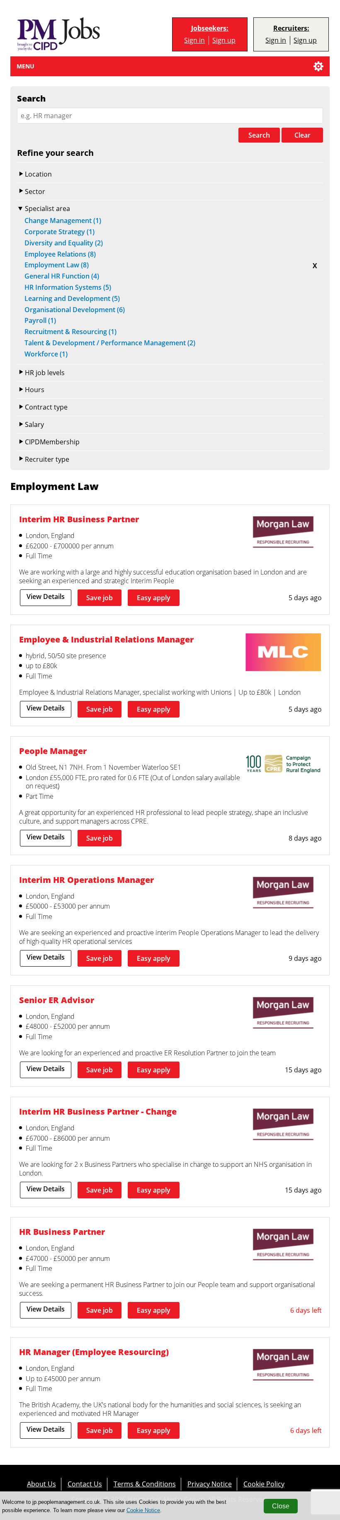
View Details (46, 596)
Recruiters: (291, 28)
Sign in (194, 40)
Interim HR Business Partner (79, 519)
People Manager (53, 750)
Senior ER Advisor (56, 1000)
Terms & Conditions (145, 1483)
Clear (302, 135)
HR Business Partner (62, 1231)
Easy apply (153, 597)
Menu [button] (25, 66)
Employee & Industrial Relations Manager (106, 639)
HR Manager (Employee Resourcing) (94, 1352)
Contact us (85, 1483)
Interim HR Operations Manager (86, 879)
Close (280, 1506)
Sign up (224, 40)
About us (41, 1483)
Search (259, 135)
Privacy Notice (209, 1483)
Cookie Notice (143, 1510)
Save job (99, 597)
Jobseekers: (209, 28)
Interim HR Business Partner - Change (98, 1111)
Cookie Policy (263, 1483)
